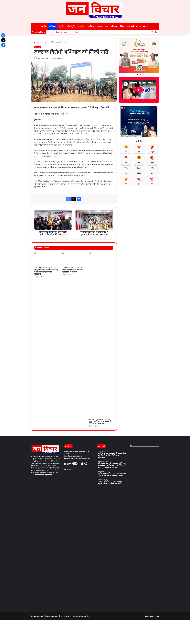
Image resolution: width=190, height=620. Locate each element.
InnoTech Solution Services (81, 616)
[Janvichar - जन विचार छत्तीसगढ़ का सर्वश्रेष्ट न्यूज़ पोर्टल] (95, 10)
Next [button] (156, 55)
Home (37, 42)
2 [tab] (140, 74)
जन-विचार (81, 26)
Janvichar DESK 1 (43, 58)
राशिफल (114, 26)
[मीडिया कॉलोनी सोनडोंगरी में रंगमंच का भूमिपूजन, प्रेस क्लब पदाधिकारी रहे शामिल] (74, 259)
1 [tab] (137, 74)
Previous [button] (121, 55)
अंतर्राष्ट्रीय (71, 26)
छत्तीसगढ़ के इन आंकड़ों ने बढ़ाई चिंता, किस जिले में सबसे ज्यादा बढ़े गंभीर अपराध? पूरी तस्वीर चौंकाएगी (46, 271)
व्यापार (100, 26)
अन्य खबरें (130, 26)
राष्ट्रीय (61, 26)
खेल (106, 26)
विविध (122, 26)
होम (44, 26)
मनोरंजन (91, 26)
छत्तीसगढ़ (52, 26)
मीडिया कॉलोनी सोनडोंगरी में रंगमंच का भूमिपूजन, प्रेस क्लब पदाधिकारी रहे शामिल (72, 270)
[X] (67, 469)
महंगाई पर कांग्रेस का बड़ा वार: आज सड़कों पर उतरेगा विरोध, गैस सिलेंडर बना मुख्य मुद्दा (100, 421)
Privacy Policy (154, 616)
